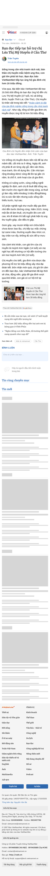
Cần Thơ (38, 341)
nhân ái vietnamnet (23, 341)
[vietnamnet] (12, 34)
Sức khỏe (6, 733)
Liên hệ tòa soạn (10, 808)
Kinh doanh (31, 712)
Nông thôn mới (33, 754)
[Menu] (3, 32)
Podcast (29, 774)
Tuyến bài (13, 786)
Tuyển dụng (41, 864)
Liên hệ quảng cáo (10, 838)
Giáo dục (6, 723)
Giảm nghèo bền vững (12, 754)
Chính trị (30, 707)
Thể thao (30, 717)
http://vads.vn (15, 854)
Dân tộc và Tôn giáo (11, 717)
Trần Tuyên (13, 58)
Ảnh (4, 769)
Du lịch (29, 738)
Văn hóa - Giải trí (34, 728)
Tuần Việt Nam (8, 748)
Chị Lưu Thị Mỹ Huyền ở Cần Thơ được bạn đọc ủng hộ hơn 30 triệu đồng (36, 293)
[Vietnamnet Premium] (8, 708)
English (5, 764)
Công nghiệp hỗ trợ (35, 748)
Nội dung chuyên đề (35, 759)
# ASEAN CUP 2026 (28, 33)
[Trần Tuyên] (4, 59)
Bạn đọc (8, 40)
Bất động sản (8, 743)
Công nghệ (31, 733)
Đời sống (6, 728)
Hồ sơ (28, 764)
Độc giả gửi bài (25, 864)
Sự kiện (37, 786)
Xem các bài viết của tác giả (17, 62)
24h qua (5, 779)
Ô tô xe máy (7, 738)
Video (29, 769)
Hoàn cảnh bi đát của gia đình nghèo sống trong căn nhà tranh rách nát (25, 106)
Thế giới (30, 723)
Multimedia (7, 774)
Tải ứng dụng (9, 864)
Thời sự (5, 712)
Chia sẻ (22, 40)
